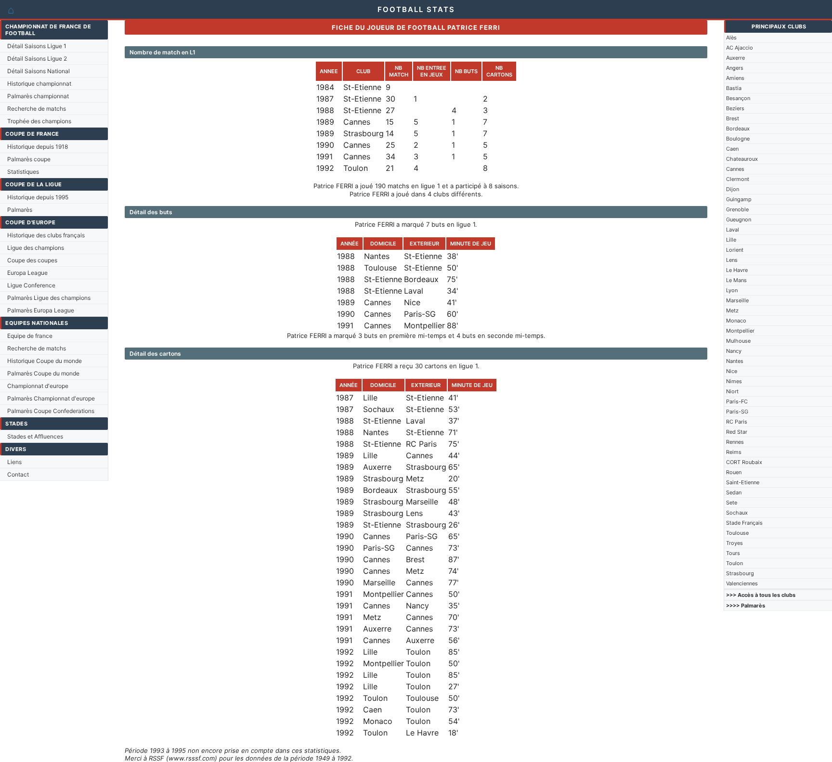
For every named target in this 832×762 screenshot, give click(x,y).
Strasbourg (740, 573)
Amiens (735, 78)
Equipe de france (29, 335)
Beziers (735, 108)
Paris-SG (737, 411)
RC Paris (736, 421)
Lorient (734, 249)
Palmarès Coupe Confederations (50, 410)
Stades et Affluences (35, 436)
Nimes (734, 381)
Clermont (737, 179)
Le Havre (737, 270)
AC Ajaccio (739, 47)
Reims (733, 452)
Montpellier (740, 330)
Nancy (733, 351)
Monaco (736, 320)
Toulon (734, 563)
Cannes (735, 169)
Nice (731, 371)
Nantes (734, 361)
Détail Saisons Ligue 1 (36, 46)
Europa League (27, 272)
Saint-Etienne (742, 482)
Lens (732, 260)
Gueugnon (738, 219)
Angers (734, 68)
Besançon (738, 98)
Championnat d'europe (37, 385)
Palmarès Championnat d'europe (51, 398)
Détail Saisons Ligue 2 (37, 58)
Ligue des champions (35, 247)
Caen (732, 148)
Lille (731, 239)
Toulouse (737, 533)
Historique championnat (39, 83)
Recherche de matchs (36, 108)
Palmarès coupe (29, 159)
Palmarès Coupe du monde (43, 373)
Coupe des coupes (32, 260)
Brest (732, 118)
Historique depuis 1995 (37, 197)
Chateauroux (742, 158)
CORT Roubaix (744, 462)
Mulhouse (738, 340)
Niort (732, 391)
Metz (732, 310)
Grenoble (737, 209)
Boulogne (738, 138)
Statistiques (23, 171)
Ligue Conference (31, 285)
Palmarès (19, 209)
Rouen (733, 472)
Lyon (732, 290)
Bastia (733, 88)
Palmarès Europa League (40, 310)
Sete (731, 502)
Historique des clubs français (46, 235)
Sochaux (737, 512)
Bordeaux (738, 128)
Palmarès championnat (38, 96)
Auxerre (735, 57)
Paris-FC (737, 401)
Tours (733, 553)
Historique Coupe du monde (44, 360)
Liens (14, 461)
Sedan (733, 492)
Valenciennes (742, 583)
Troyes (734, 543)
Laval (732, 229)
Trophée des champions (39, 121)
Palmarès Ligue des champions (49, 297)
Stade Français (744, 522)
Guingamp (739, 199)
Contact (18, 474)
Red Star (736, 431)
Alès (731, 37)
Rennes (735, 442)
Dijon (732, 189)
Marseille (737, 300)
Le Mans (736, 280)
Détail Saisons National (38, 71)
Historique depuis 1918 (37, 146)
